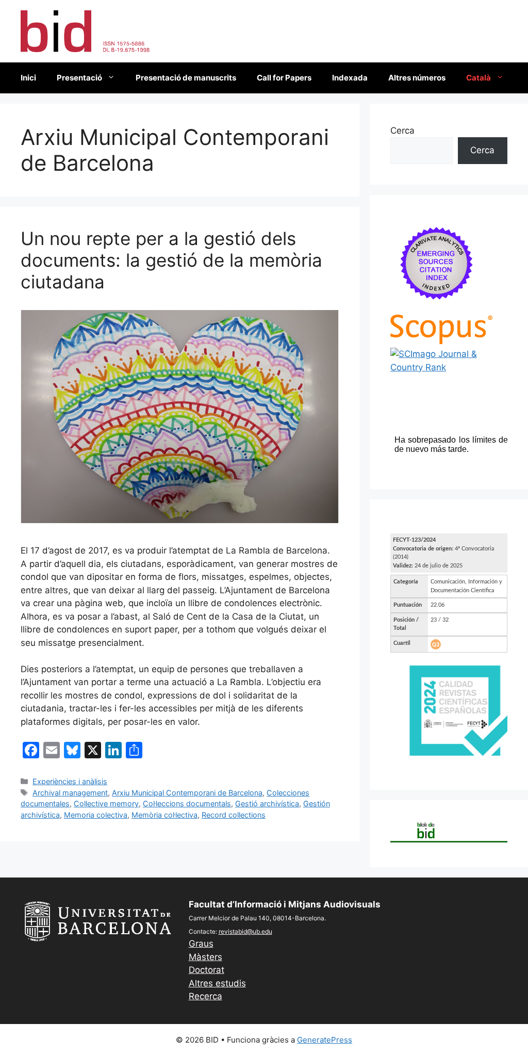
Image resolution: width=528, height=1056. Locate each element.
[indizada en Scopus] (441, 341)
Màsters (205, 957)
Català (478, 78)
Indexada (350, 78)
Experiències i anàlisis (69, 781)
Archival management (70, 792)
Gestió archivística (267, 803)
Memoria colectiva (95, 814)
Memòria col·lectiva (164, 814)
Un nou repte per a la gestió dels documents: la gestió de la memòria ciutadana (171, 260)
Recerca (205, 996)
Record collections (234, 814)
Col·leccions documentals (187, 803)
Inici (28, 78)
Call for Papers (284, 78)
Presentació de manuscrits (186, 78)
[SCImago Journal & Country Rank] (448, 367)
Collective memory (106, 803)
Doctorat (206, 970)
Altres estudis (217, 983)
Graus (201, 943)
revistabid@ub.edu (245, 931)
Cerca (402, 130)
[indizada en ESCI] (436, 307)
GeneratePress (324, 1040)
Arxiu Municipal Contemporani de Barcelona (187, 792)
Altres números (417, 78)
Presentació (79, 78)
